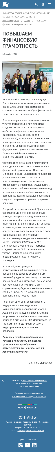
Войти (43, 4)
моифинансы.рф (27, 406)
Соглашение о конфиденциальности (29, 396)
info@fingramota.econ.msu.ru (31, 430)
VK (27, 445)
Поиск (36, 4)
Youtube (34, 445)
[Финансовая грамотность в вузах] (5, 4)
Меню (49, 4)
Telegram (20, 445)
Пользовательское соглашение (29, 393)
